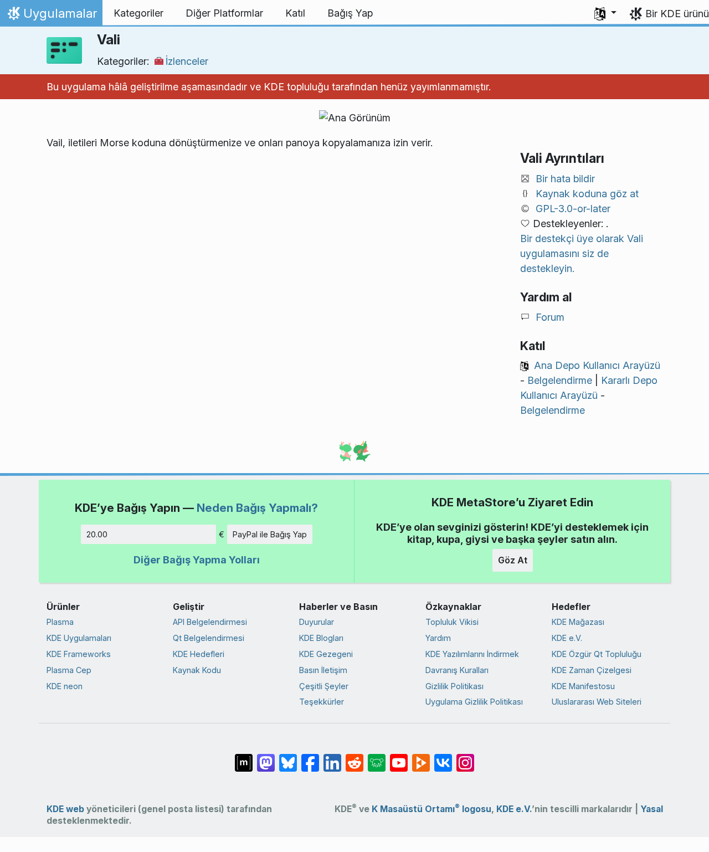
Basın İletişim (323, 670)
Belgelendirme (559, 380)
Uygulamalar (51, 16)
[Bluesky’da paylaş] (288, 757)
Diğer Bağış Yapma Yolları (196, 560)
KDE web (65, 809)
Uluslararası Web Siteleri (596, 701)
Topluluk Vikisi (452, 622)
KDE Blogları (321, 638)
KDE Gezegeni (326, 654)
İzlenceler (187, 61)
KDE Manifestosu (583, 686)
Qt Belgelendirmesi (208, 638)
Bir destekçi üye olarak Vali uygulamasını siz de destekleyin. (581, 253)
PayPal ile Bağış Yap (270, 534)
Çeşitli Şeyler (323, 686)
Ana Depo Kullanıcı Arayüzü (597, 365)
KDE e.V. (567, 638)
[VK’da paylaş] (443, 757)
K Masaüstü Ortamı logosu (431, 809)
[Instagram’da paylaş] (465, 757)
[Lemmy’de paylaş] (377, 757)
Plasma (60, 622)
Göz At (512, 560)
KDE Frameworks (79, 654)
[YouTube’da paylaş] (399, 757)
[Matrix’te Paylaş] (244, 757)
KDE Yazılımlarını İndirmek (472, 654)
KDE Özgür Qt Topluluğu (596, 654)
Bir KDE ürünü (677, 13)
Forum (550, 317)
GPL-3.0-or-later (573, 208)
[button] (605, 13)
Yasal (651, 809)
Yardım (438, 638)
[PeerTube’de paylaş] (421, 757)
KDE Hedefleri (198, 654)
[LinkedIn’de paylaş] (332, 757)
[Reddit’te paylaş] (354, 757)
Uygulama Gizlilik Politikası (474, 701)
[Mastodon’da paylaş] (266, 757)
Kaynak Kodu (197, 670)
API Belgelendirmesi (210, 622)
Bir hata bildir (565, 178)
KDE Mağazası (578, 622)
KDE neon (65, 686)
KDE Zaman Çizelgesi (591, 670)
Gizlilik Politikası (454, 686)
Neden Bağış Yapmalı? (257, 508)
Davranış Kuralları (457, 670)
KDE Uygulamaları (79, 638)
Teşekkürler (321, 701)
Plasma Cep (69, 670)
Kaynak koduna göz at (587, 193)
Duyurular (316, 622)
